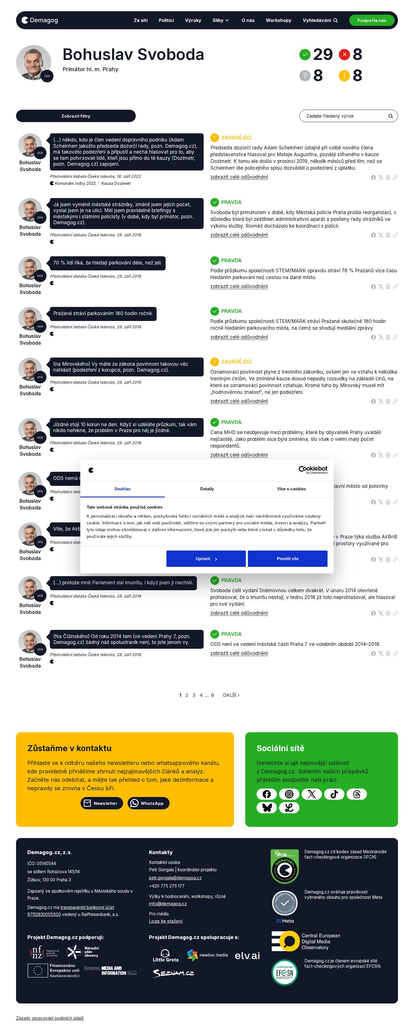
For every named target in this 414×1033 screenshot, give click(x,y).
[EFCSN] (285, 972)
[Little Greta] (165, 955)
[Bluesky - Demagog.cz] (267, 807)
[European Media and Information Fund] (110, 971)
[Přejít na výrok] (395, 176)
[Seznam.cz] (173, 973)
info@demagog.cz (168, 903)
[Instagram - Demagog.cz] (289, 794)
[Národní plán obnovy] (82, 952)
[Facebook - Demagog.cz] (267, 794)
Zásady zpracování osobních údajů (50, 1018)
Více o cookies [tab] (291, 488)
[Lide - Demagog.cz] (289, 807)
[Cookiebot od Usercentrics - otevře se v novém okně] (303, 470)
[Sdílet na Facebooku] (373, 177)
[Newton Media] (207, 955)
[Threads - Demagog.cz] (357, 794)
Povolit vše (288, 558)
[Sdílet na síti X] (380, 177)
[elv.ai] (247, 955)
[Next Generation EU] (53, 971)
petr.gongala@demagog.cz (175, 878)
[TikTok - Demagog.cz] (334, 794)
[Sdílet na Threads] (388, 177)
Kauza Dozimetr (116, 183)
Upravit (203, 558)
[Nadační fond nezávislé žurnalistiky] (44, 952)
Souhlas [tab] (122, 488)
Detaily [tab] (207, 488)
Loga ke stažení (165, 921)
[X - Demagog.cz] (312, 794)
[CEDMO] (306, 941)
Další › (231, 695)
